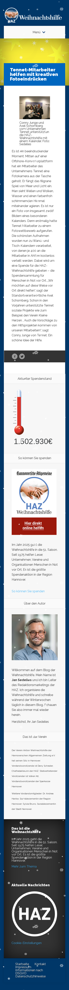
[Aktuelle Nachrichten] (35, 914)
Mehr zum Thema (24, 866)
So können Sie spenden (28, 591)
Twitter (22, 357)
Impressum (23, 967)
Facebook (15, 357)
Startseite (22, 964)
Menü (36, 32)
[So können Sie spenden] (34, 534)
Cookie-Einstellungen (27, 943)
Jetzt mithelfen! (46, 960)
